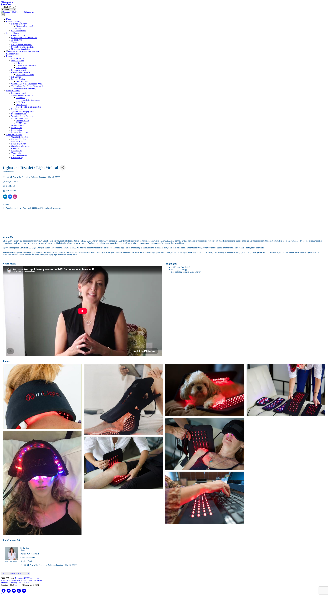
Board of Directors (18, 144)
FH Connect (16, 77)
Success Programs (18, 114)
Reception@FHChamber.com (27, 578)
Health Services (22, 121)
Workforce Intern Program (22, 116)
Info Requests (16, 128)
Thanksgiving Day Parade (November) (27, 86)
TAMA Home (22, 123)
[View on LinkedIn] (5, 198)
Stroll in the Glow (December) (23, 88)
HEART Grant (22, 81)
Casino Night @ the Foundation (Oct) (26, 84)
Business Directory (14, 21)
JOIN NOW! (16, 40)
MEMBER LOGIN (8, 10)
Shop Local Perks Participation (28, 107)
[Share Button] (63, 168)
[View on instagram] (15, 198)
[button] (2, 594)
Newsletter (20, 98)
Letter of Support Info (20, 132)
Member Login (17, 109)
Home (8, 19)
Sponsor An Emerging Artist (22, 111)
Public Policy (16, 130)
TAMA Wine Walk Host (26, 65)
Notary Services (17, 125)
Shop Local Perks (18, 31)
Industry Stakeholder (19, 118)
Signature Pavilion (18, 139)
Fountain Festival (18, 79)
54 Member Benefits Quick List (24, 38)
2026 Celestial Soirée (25, 74)
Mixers (19, 63)
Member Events (17, 61)
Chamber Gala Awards (20, 72)
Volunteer (15, 42)
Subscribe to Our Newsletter (22, 47)
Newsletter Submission (20, 49)
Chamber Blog (17, 158)
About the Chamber (14, 134)
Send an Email (26, 561)
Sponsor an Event (18, 70)
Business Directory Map (26, 26)
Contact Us (15, 148)
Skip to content (7, 2)
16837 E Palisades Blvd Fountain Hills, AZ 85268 (21, 581)
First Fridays (21, 68)
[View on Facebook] (10, 198)
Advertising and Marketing (22, 95)
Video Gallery (17, 153)
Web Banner (21, 104)
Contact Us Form (18, 35)
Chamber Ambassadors (20, 146)
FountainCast (16, 151)
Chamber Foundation (19, 137)
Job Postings (16, 28)
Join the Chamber (13, 33)
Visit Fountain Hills (19, 155)
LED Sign (20, 102)
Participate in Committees (21, 44)
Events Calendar (18, 58)
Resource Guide (12, 54)
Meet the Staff (17, 141)
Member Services (13, 91)
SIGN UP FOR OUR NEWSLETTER (15, 573)
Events (9, 56)
